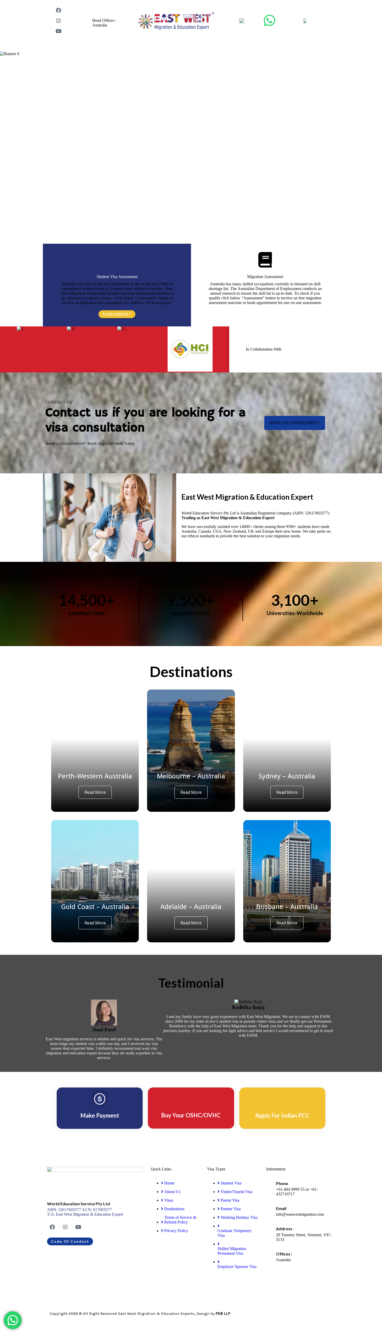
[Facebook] (58, 10)
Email (281, 1208)
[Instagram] (58, 21)
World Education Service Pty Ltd (78, 1203)
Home (108, 46)
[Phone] (269, 1193)
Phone (282, 1183)
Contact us (261, 46)
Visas (165, 46)
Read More (95, 792)
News (231, 46)
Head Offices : (104, 20)
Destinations (198, 46)
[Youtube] (58, 31)
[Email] (269, 1214)
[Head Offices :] (83, 21)
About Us (136, 46)
